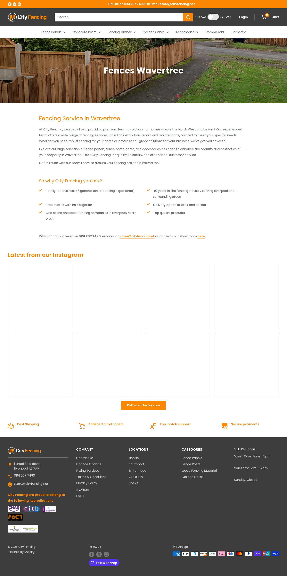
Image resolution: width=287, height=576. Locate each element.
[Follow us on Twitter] (14, 4)
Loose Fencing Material (199, 470)
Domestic (238, 32)
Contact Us (85, 458)
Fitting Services (87, 470)
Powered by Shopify (21, 552)
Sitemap (82, 489)
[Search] (188, 17)
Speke (133, 483)
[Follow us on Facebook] (10, 4)
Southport (136, 464)
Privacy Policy (86, 483)
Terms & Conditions (91, 477)
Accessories (185, 32)
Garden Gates (154, 32)
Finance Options (88, 464)
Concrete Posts (84, 32)
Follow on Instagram (143, 405)
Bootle (134, 458)
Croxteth (136, 477)
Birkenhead (137, 470)
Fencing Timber (120, 32)
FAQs (80, 496)
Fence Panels (51, 32)
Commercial (215, 32)
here (201, 236)
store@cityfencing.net (137, 236)
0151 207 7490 (24, 475)
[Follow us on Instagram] (19, 4)
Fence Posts (191, 464)
